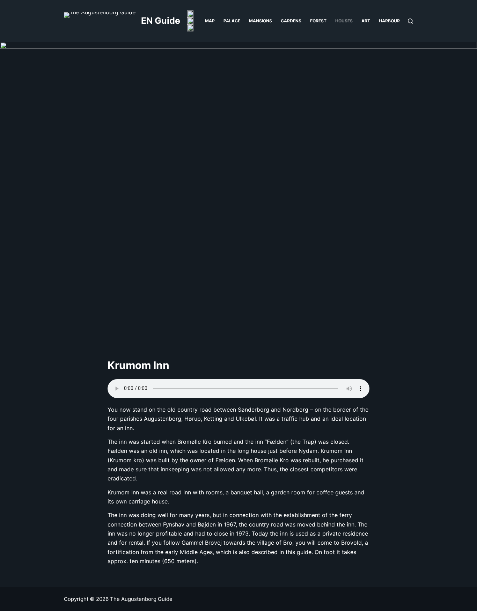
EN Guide (160, 20)
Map (210, 20)
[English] (190, 27)
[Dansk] (190, 13)
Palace (231, 20)
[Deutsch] (190, 20)
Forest (318, 20)
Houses (344, 20)
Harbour (389, 20)
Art (365, 20)
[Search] (410, 21)
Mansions (260, 20)
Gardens (291, 20)
